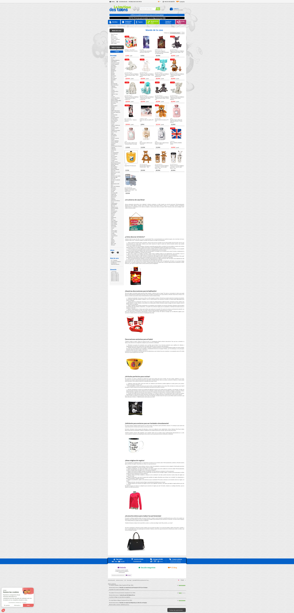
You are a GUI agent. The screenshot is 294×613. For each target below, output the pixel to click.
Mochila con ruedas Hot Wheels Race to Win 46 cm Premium (133, 602)
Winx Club (113, 243)
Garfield (113, 126)
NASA (112, 182)
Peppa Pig (113, 194)
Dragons (113, 107)
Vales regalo (114, 43)
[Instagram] (178, 580)
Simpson (113, 213)
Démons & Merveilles (116, 100)
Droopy (113, 108)
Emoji (112, 113)
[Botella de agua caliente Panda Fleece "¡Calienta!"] (161, 140)
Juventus (113, 143)
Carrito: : (176, 8)
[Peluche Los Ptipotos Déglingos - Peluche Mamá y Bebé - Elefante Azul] (161, 71)
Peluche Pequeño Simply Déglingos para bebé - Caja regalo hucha (131, 190)
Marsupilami (114, 168)
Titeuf (112, 228)
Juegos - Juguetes (115, 39)
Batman (113, 73)
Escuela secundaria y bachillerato (116, 262)
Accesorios (113, 40)
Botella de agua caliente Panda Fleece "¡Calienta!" (162, 143)
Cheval (112, 92)
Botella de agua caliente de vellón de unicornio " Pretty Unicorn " (176, 121)
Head (112, 133)
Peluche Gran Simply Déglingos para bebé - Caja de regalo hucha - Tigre (162, 167)
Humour (113, 137)
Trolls (112, 237)
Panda (112, 191)
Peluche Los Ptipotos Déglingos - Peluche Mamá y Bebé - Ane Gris (177, 52)
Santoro (113, 209)
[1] (179, 585)
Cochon (113, 96)
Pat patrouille (114, 192)
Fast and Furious (115, 117)
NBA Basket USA (115, 183)
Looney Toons (114, 161)
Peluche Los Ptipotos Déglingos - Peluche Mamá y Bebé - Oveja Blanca (147, 75)
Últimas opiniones (112, 584)
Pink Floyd (113, 196)
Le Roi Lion (113, 150)
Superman (113, 225)
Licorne (113, 155)
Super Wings (114, 224)
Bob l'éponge (114, 83)
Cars (112, 88)
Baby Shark (113, 66)
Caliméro (113, 86)
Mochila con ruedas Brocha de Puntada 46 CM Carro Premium (134, 587)
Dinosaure (113, 103)
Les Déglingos (114, 153)
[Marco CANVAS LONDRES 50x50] (176, 140)
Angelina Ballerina (115, 60)
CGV (125, 580)
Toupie (112, 233)
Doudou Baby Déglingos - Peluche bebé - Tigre (145, 166)
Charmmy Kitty (114, 91)
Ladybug (113, 147)
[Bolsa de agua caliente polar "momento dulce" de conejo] (131, 140)
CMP (112, 95)
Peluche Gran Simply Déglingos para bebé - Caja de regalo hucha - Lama (177, 167)
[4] (183, 585)
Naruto (112, 181)
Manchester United (115, 163)
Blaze (112, 81)
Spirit (112, 218)
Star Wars (113, 220)
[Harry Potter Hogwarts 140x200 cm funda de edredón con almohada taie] (161, 48)
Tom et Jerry (114, 230)
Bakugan (113, 69)
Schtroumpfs (114, 211)
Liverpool (113, 157)
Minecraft (113, 173)
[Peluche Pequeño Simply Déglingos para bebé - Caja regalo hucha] (131, 185)
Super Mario (114, 222)
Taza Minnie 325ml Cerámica (131, 51)
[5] (184, 585)
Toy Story (113, 234)
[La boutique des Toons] (120, 11)
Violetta (113, 241)
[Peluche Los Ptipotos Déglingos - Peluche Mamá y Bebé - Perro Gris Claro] (131, 71)
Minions (113, 174)
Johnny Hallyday (115, 140)
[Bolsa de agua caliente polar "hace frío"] (146, 140)
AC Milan (113, 57)
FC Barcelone (114, 118)
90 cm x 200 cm (114, 273)
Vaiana (112, 239)
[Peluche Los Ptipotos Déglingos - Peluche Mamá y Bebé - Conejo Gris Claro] (131, 94)
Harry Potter (114, 131)
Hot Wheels (114, 135)
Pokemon (113, 199)
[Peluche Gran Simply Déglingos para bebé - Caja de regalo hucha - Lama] (176, 162)
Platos (112, 35)
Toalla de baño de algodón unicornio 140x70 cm (146, 51)
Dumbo (112, 109)
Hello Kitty (113, 134)
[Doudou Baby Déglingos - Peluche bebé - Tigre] (146, 162)
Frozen (112, 124)
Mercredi (113, 170)
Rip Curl (113, 205)
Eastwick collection (115, 112)
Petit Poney (114, 195)
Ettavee (113, 116)
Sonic (112, 216)
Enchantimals (114, 114)
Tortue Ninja (114, 231)
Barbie (112, 72)
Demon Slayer (114, 99)
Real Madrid (114, 204)
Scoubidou (113, 212)
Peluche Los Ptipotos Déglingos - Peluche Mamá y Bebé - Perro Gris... (132, 75)
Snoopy (113, 215)
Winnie (112, 242)
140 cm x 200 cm (115, 275)
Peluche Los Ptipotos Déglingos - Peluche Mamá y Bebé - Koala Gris (162, 98)
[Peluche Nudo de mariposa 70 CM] (161, 117)
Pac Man (113, 190)
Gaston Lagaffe (114, 127)
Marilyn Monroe (114, 164)
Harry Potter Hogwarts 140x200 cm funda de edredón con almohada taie (162, 52)
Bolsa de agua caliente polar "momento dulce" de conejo (131, 143)
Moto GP (113, 178)
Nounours (113, 187)
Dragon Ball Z (114, 105)
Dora (112, 104)
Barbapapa (113, 70)
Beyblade (113, 79)
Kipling (112, 144)
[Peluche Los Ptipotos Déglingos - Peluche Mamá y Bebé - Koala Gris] (161, 94)
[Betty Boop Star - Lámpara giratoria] (131, 117)
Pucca (112, 202)
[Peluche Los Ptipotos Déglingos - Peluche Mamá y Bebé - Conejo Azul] (146, 94)
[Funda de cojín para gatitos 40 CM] (146, 117)
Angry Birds (114, 61)
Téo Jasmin (113, 226)
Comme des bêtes (115, 98)
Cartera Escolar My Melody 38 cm (127, 595)
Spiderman (113, 217)
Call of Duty (114, 87)
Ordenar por (167, 32)
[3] (182, 585)
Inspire (112, 139)
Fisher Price (114, 121)
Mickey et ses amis (115, 172)
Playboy (113, 198)
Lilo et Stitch (114, 156)
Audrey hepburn (115, 64)
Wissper (113, 244)
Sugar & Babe (114, 221)
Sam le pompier (114, 208)
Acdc (112, 59)
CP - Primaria (114, 260)
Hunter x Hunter (115, 138)
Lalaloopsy (113, 148)
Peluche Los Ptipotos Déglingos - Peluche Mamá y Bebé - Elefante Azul (162, 75)
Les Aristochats (115, 152)
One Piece (113, 189)
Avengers (113, 65)
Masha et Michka (115, 169)
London (113, 160)
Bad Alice (113, 68)
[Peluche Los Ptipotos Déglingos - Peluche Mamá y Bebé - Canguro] (176, 71)
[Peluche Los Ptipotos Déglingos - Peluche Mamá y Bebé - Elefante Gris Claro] (176, 94)
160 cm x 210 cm (115, 278)
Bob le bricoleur (114, 85)
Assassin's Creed (115, 62)
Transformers (114, 235)
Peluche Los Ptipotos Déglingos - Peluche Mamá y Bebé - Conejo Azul (147, 98)
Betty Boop (114, 78)
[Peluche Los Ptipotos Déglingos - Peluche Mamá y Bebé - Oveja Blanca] (146, 71)
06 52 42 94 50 (135, 1)
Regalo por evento (115, 42)
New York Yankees (115, 186)
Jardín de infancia (115, 264)
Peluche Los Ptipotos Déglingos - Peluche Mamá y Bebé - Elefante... (177, 98)
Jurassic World (114, 142)
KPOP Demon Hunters (116, 146)
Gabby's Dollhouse (115, 125)
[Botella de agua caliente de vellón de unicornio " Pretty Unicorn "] (176, 117)
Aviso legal (129, 580)
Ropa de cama (114, 34)
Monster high (114, 177)
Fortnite (113, 122)
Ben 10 (112, 77)
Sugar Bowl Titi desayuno (130, 165)
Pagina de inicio (112, 26)
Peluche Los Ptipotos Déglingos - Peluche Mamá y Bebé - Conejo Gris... (132, 98)
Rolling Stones (114, 207)
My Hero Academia (115, 179)
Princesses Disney (115, 200)
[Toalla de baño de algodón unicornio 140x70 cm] (146, 48)
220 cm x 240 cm (115, 280)
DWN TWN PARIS (115, 111)
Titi (112, 229)
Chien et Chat (114, 94)
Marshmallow (114, 166)
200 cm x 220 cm (115, 279)
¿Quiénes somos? (119, 580)
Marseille (113, 165)
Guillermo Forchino (115, 130)
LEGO (112, 151)
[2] (180, 585)
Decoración (113, 36)
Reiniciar (117, 51)
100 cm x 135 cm (115, 274)
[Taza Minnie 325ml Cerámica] (131, 48)
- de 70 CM (113, 271)
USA (112, 238)
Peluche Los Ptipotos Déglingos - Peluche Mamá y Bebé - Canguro (177, 75)
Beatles (113, 74)
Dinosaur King (114, 101)
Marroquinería (114, 38)
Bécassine (113, 75)
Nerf (112, 185)
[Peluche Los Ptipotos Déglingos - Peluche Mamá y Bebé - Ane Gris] (176, 48)
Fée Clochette (114, 120)
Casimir (113, 90)
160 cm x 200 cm (115, 276)
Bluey (112, 82)
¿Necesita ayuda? (111, 580)
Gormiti (113, 129)
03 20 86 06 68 (123, 1)
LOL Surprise (114, 159)
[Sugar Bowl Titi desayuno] (131, 162)
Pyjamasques (114, 203)
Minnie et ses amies (115, 176)
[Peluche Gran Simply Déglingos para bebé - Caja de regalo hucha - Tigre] (161, 162)
